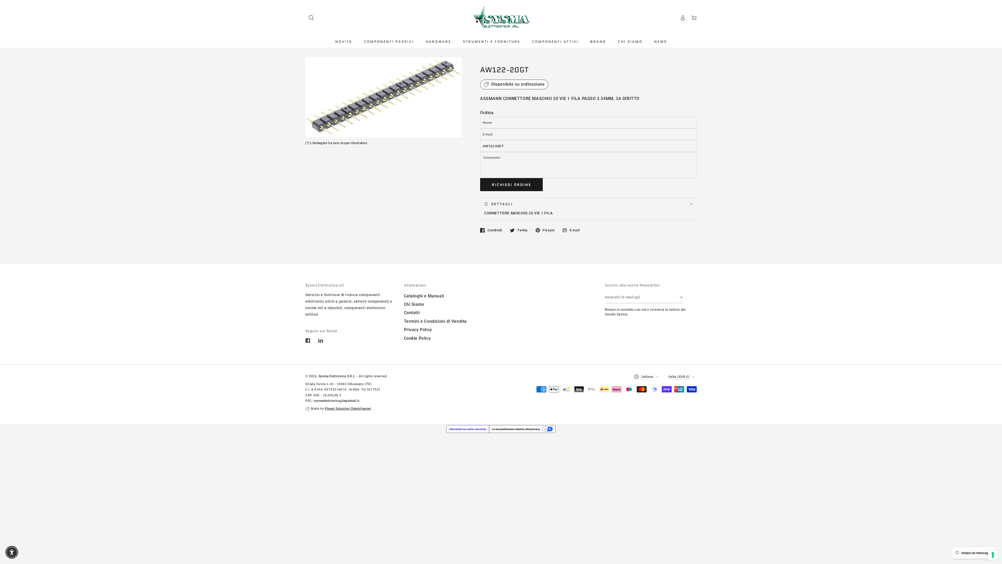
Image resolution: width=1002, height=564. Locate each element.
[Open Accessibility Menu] (11, 552)
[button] (311, 18)
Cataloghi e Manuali (424, 295)
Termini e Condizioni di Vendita (435, 321)
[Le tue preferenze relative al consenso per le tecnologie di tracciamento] (993, 555)
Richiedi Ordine (511, 184)
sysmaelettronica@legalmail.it (336, 401)
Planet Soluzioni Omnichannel (348, 408)
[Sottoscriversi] (681, 297)
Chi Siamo (414, 304)
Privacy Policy (418, 329)
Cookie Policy (417, 338)
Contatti (412, 312)
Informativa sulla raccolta (467, 429)
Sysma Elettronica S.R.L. (337, 376)
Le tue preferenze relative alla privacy (516, 429)
